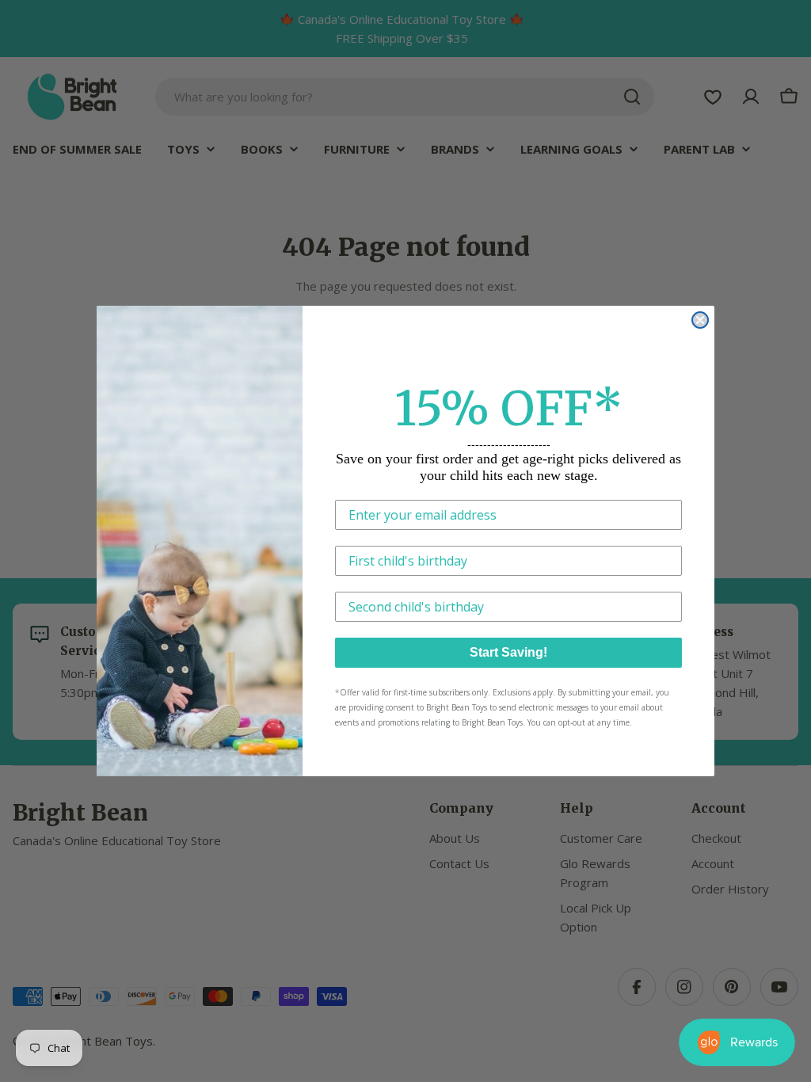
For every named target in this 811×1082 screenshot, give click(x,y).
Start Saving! (508, 652)
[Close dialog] (700, 320)
